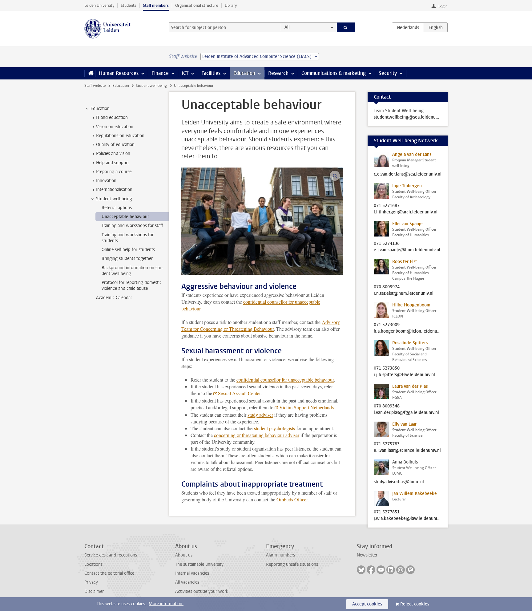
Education (244, 73)
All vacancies (187, 582)
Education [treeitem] (100, 108)
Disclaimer (94, 591)
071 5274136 (387, 243)
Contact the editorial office (109, 573)
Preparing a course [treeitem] (113, 172)
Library (231, 5)
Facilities (210, 73)
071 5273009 (387, 325)
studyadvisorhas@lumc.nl (399, 482)
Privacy (91, 582)
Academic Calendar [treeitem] (114, 298)
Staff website (95, 85)
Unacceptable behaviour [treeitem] (125, 217)
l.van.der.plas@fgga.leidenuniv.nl (406, 412)
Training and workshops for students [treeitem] (128, 238)
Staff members (156, 5)
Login (443, 6)
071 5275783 (387, 444)
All (287, 27)
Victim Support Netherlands (306, 407)
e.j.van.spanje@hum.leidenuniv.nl (407, 250)
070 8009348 (387, 406)
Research (278, 73)
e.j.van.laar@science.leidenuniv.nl (407, 450)
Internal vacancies (192, 573)
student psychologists (274, 428)
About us (183, 555)
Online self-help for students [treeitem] (128, 250)
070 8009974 (387, 287)
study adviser (260, 414)
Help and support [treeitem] (112, 163)
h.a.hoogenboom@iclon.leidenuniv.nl (407, 331)
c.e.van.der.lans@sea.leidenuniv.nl (407, 174)
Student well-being (151, 85)
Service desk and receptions (110, 555)
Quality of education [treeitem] (115, 145)
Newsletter (367, 555)
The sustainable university (199, 564)
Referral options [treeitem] (117, 208)
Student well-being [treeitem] (114, 199)
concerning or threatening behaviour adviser (256, 435)
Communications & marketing (333, 73)
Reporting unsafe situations (292, 564)
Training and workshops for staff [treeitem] (132, 226)
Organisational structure (196, 5)
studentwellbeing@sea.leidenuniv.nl (407, 117)
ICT (185, 73)
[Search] (346, 27)
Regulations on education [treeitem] (120, 136)
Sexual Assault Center (239, 393)
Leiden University (99, 5)
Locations (93, 564)
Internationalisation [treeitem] (114, 189)
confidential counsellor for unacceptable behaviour (285, 379)
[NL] (408, 27)
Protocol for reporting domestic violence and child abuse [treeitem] (132, 285)
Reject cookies (414, 604)
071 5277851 (387, 512)
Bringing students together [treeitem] (127, 258)
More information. (166, 604)
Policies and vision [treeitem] (113, 153)
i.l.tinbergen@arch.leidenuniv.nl (405, 212)
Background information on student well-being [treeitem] (132, 271)
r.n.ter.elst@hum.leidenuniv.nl (403, 293)
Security (388, 73)
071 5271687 (387, 205)
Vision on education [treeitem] (114, 127)
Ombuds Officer (292, 499)
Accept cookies (367, 604)
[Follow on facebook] (371, 569)
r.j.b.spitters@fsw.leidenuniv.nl (404, 375)
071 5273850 (387, 368)
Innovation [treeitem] (106, 181)
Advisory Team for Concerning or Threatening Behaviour (260, 325)
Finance (160, 73)
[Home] (89, 73)
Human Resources (119, 73)
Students (128, 5)
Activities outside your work (201, 591)
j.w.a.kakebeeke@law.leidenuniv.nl (407, 518)
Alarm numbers (280, 555)
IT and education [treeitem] (112, 117)
